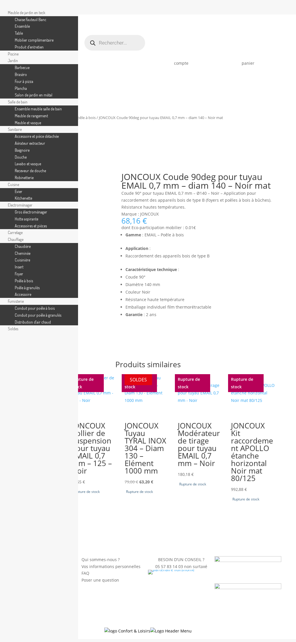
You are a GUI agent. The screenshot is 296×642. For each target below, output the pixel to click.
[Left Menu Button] (6, 5)
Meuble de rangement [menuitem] (31, 115)
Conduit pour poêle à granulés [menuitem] (38, 315)
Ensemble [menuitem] (22, 26)
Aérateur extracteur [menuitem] (30, 143)
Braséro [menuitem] (21, 74)
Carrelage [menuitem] (15, 232)
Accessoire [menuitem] (23, 294)
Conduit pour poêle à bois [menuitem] (35, 308)
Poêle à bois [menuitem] (24, 280)
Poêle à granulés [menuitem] (27, 287)
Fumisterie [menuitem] (16, 301)
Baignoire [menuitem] (22, 150)
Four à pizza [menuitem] (24, 81)
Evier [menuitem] (18, 191)
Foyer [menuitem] (19, 273)
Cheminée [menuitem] (22, 253)
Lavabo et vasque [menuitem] (28, 163)
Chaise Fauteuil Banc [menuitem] (30, 19)
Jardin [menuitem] (13, 60)
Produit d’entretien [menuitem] (29, 46)
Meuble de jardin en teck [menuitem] (26, 12)
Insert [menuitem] (19, 266)
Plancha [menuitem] (21, 88)
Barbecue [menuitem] (22, 67)
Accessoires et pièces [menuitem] (31, 225)
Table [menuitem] (19, 33)
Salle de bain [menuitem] (17, 101)
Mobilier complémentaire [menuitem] (34, 40)
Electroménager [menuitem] (20, 205)
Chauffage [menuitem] (15, 239)
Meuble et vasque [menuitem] (28, 122)
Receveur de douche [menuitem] (30, 170)
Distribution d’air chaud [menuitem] (33, 322)
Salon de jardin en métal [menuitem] (33, 94)
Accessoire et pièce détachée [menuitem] (37, 136)
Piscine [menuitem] (13, 53)
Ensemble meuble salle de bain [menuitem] (38, 108)
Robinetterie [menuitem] (24, 177)
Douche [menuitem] (21, 157)
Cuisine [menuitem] (13, 184)
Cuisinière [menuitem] (22, 259)
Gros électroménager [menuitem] (31, 211)
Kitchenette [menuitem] (23, 198)
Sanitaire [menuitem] (15, 129)
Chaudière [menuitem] (23, 246)
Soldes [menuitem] (13, 328)
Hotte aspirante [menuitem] (26, 218)
